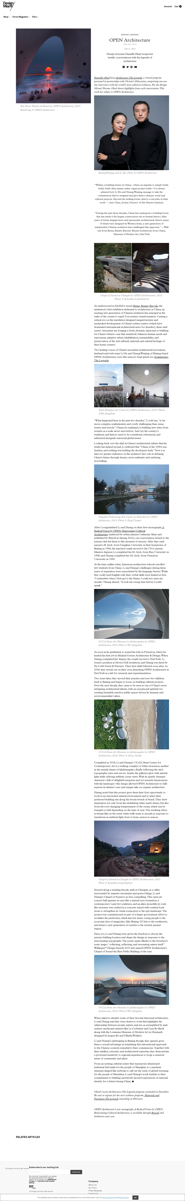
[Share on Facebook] (124, 67)
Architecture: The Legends (129, 77)
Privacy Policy (124, 1197)
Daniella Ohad (129, 44)
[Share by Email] (135, 67)
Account (168, 6)
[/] (9, 6)
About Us (93, 1185)
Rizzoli (155, 1112)
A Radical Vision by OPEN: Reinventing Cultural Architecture (129, 531)
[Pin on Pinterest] (131, 67)
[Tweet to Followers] (128, 67)
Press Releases (95, 1190)
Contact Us (93, 1193)
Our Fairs (93, 1187)
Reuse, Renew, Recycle (145, 305)
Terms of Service (108, 1197)
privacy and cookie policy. (41, 1182)
